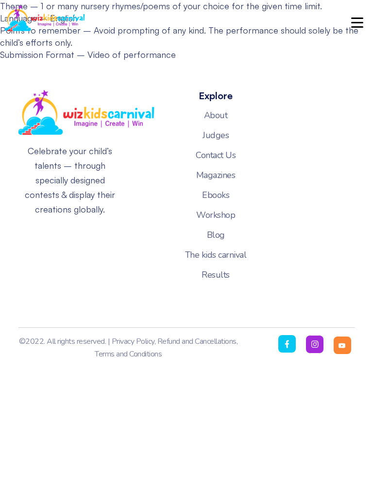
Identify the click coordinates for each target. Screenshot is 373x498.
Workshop (215, 215)
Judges (216, 135)
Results (216, 275)
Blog (216, 235)
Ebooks (215, 195)
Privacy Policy (133, 341)
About (216, 115)
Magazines (216, 175)
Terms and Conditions (128, 354)
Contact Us (216, 155)
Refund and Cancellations (197, 341)
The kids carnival (216, 255)
